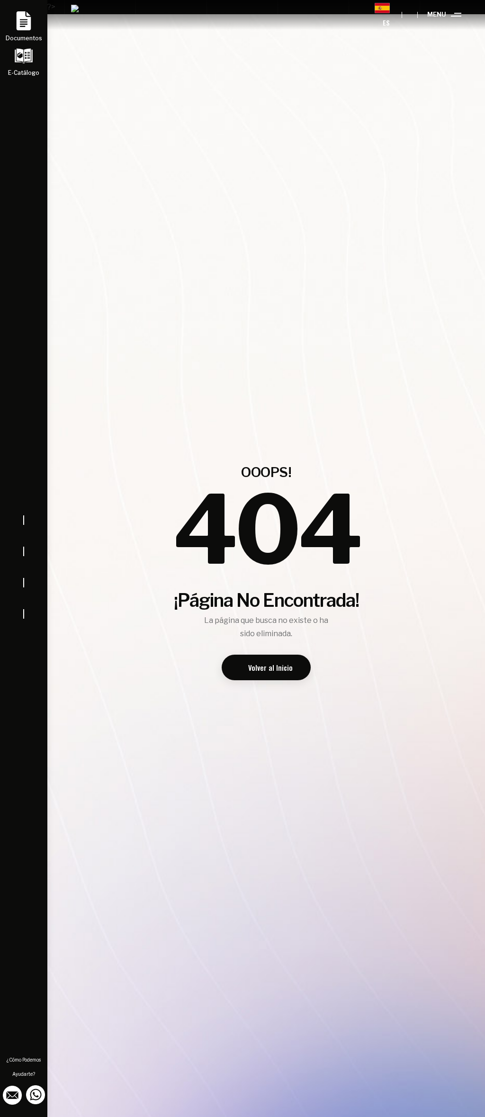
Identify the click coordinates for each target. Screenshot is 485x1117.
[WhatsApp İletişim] (35, 1094)
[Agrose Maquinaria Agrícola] (82, 15)
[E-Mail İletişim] (13, 1094)
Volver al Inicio (270, 667)
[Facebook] (23, 536)
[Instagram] (23, 567)
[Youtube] (23, 598)
